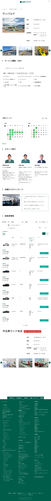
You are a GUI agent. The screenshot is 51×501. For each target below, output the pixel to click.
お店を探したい (21, 447)
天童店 (36, 440)
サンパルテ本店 (5, 251)
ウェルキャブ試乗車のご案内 (7, 414)
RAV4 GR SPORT (21, 407)
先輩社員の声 (37, 424)
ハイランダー (5, 460)
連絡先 (36, 425)
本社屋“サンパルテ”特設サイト (40, 414)
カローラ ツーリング (6, 448)
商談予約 (4, 413)
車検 (19, 462)
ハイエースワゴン (6, 438)
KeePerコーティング (22, 453)
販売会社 (36, 427)
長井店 (36, 452)
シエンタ (4, 437)
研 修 (36, 422)
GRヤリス (20, 404)
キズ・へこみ (20, 469)
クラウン (4, 443)
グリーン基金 (37, 462)
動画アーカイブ (21, 482)
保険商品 (20, 478)
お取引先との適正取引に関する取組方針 (41, 410)
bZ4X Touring (5, 464)
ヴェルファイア (5, 435)
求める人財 (37, 421)
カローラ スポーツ (6, 425)
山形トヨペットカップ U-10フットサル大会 (41, 471)
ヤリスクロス (5, 466)
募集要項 (36, 428)
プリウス (4, 444)
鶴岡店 (36, 448)
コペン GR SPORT (6, 480)
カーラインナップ (5, 408)
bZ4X (3, 463)
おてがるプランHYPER (6, 410)
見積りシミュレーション (6, 417)
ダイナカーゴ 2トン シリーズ (24, 424)
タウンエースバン (22, 427)
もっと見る (25, 325)
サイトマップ (34, 493)
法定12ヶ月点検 (21, 463)
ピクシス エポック (22, 411)
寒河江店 (36, 442)
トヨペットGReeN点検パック (23, 454)
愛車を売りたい (21, 448)
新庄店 (36, 445)
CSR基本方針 (30, 494)
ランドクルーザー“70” (6, 473)
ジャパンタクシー (22, 432)
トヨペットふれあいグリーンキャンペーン (41, 473)
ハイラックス (5, 458)
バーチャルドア (5, 407)
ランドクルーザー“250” (7, 471)
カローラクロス (5, 453)
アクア (4, 424)
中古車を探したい (21, 445)
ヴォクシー (4, 432)
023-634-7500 (36, 24)
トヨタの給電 (20, 480)
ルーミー (4, 428)
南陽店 (36, 450)
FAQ (19, 470)
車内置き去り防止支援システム (24, 456)
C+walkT (20, 419)
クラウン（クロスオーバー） (8, 455)
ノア (3, 431)
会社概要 (36, 403)
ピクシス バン (21, 414)
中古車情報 (4, 416)
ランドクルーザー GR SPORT (24, 408)
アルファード (5, 434)
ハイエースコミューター (23, 434)
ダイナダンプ (21, 425)
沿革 (35, 406)
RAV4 (3, 469)
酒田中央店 (37, 446)
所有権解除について (20, 493)
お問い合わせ (40, 493)
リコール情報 (28, 493)
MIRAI (3, 446)
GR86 (19, 403)
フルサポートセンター (22, 472)
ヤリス (4, 427)
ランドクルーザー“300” (7, 470)
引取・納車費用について (22, 457)
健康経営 (36, 408)
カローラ (4, 441)
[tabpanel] (13, 25)
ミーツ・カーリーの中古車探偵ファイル (24, 443)
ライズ (4, 467)
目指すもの (37, 419)
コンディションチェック (22, 465)
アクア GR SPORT (6, 477)
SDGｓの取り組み (38, 467)
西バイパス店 (37, 439)
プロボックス (21, 430)
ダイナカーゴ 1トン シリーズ (24, 422)
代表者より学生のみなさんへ (40, 431)
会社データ (37, 430)
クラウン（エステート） (7, 454)
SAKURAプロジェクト (38, 469)
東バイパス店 (37, 437)
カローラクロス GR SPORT (7, 479)
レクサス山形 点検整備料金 (23, 473)
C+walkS (20, 417)
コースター (20, 431)
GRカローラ (21, 401)
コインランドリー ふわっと (39, 457)
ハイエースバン (21, 428)
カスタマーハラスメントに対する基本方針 (41, 413)
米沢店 (36, 449)
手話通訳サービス (38, 465)
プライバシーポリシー (22, 494)
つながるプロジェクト (39, 464)
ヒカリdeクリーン (21, 459)
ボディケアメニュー (22, 468)
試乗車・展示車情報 (6, 411)
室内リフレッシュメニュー (23, 466)
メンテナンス (20, 460)
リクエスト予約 (43, 253)
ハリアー (4, 461)
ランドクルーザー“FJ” (6, 474)
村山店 (36, 443)
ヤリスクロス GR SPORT (23, 406)
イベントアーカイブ (22, 483)
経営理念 (36, 405)
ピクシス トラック (22, 413)
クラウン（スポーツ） (6, 457)
